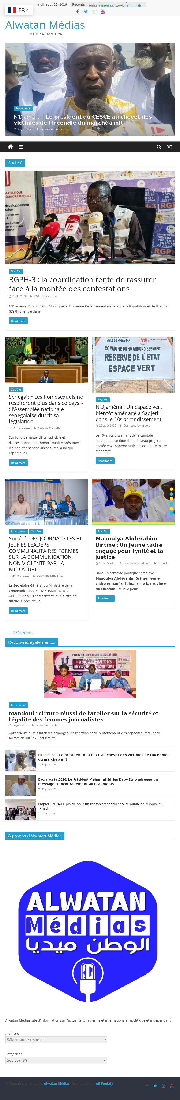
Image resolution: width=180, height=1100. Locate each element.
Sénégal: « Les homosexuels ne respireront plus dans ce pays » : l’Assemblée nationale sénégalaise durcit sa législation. (46, 409)
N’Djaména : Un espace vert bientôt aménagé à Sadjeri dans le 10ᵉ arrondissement (129, 413)
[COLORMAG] (90, 846)
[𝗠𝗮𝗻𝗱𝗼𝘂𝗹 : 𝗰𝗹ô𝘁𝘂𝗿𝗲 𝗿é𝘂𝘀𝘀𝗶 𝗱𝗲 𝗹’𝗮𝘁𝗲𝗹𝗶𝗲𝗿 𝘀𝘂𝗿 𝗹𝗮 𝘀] (90, 652)
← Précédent (20, 632)
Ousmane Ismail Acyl (137, 425)
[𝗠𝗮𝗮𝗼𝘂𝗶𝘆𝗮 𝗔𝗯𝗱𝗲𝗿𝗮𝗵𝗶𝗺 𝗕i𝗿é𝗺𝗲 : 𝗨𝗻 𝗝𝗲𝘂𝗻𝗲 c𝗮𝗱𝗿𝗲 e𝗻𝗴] (133, 481)
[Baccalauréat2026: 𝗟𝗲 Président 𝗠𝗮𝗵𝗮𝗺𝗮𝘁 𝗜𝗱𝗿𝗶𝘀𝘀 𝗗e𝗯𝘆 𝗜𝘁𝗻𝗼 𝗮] (20, 777)
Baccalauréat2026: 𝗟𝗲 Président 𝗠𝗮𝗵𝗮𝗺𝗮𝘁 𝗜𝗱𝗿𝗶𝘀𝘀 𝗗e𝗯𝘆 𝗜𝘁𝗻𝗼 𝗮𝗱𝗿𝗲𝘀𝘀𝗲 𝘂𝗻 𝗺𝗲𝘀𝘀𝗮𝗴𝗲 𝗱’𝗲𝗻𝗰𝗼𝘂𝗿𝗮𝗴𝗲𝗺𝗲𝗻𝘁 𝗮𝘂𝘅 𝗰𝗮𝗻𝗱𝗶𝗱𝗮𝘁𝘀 (98, 781)
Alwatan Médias (45, 24)
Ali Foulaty (104, 1083)
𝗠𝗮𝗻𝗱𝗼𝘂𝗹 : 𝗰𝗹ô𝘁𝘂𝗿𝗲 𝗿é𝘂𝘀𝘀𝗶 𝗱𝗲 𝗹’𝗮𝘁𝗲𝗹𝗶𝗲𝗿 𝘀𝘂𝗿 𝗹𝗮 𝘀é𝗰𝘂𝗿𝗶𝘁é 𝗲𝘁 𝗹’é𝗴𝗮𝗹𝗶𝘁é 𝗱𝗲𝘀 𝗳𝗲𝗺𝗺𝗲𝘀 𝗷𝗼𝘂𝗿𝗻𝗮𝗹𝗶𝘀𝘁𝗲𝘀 (84, 716)
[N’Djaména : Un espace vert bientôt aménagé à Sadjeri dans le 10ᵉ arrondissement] (133, 340)
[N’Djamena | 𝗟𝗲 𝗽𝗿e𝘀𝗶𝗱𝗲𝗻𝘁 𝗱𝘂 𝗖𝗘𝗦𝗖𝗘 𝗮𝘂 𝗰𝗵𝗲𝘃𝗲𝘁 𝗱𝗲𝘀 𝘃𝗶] (90, 45)
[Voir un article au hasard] (169, 147)
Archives (12, 1033)
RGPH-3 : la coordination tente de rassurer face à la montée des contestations (82, 283)
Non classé (23, 108)
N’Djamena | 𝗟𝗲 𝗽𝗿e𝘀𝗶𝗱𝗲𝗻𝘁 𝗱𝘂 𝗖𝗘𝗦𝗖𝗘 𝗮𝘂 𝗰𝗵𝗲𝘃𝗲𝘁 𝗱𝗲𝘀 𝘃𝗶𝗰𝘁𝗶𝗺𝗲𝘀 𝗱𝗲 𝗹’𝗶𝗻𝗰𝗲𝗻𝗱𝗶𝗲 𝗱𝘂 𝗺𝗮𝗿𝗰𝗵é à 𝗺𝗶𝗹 (83, 119)
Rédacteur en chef (52, 129)
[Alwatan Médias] (10, 147)
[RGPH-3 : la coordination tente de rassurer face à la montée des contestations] (90, 173)
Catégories (13, 1054)
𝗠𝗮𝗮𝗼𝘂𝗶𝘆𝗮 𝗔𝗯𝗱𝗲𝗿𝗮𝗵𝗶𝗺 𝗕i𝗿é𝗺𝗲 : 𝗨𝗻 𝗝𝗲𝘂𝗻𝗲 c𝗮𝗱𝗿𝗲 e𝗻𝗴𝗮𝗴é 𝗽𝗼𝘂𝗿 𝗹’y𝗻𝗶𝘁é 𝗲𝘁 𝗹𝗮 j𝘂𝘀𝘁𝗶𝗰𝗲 (129, 547)
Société (16, 271)
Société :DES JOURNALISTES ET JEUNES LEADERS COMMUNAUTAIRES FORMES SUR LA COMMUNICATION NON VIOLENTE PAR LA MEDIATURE (45, 554)
